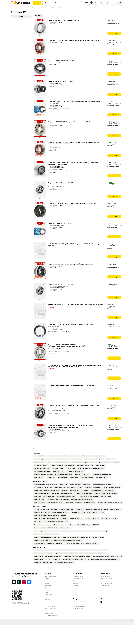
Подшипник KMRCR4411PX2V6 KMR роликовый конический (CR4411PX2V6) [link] (71, 324)
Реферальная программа (106, 578)
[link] (39, 456)
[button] (38, 15)
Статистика (7, 622)
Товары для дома (49, 590)
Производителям (104, 580)
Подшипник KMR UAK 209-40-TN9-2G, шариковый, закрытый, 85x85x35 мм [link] (71, 264)
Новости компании (105, 576)
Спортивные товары (50, 606)
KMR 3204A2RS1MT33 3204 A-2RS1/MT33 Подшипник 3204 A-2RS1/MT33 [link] (71, 385)
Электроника (48, 585)
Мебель (47, 578)
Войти (120, 3)
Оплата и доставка (78, 578)
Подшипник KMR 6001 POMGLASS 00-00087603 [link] (63, 20)
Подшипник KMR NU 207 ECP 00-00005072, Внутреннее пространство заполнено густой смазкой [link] (74, 102)
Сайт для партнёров (78, 608)
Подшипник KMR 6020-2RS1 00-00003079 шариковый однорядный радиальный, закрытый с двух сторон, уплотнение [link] (73, 143)
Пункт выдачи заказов (106, 583)
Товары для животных (50, 608)
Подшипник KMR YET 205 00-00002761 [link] (60, 81)
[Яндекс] (130, 623)
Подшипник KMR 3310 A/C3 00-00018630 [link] (61, 183)
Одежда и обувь (49, 587)
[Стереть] (81, 3)
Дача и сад (47, 599)
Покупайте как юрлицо (79, 580)
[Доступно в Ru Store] (29, 583)
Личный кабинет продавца (80, 601)
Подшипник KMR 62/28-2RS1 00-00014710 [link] (61, 61)
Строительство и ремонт (51, 611)
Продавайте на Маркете (79, 604)
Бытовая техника (49, 580)
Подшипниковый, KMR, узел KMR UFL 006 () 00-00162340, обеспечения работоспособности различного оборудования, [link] (71, 426)
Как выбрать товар (78, 576)
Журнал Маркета (77, 587)
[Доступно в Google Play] (19, 583)
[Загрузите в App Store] (14, 583)
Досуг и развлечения (50, 576)
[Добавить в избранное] (44, 20)
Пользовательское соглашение (20, 622)
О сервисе (75, 583)
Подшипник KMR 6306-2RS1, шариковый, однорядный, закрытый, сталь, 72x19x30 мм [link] (74, 40)
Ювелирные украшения (51, 615)
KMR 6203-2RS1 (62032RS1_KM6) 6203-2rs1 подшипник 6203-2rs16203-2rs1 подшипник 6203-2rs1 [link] (75, 244)
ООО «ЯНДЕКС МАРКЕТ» (125, 621)
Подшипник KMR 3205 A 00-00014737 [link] (60, 223)
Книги (46, 601)
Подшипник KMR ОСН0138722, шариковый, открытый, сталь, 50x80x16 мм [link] (71, 122)
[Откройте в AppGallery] (24, 583)
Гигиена (47, 583)
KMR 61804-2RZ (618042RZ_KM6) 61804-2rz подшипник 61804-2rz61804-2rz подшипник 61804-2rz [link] (76, 305)
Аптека (46, 592)
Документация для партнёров (80, 606)
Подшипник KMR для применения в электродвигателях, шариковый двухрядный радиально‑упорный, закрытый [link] (73, 163)
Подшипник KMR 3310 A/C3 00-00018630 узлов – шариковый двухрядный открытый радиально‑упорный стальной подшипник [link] (74, 406)
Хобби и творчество (50, 597)
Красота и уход (48, 594)
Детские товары (49, 613)
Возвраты (75, 585)
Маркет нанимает (104, 585)
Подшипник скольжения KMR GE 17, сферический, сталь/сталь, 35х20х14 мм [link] (72, 203)
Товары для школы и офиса (51, 604)
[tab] (15, 7)
